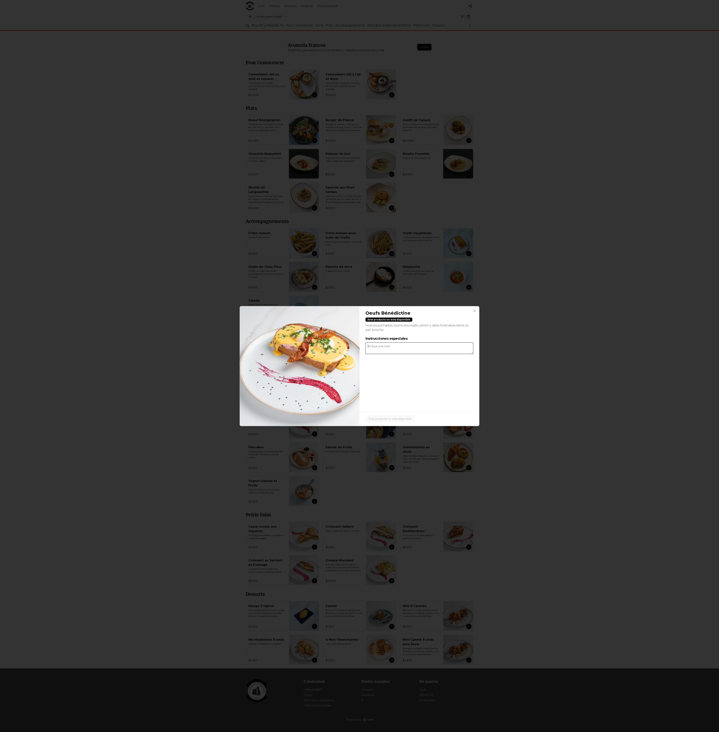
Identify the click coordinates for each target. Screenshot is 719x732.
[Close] (474, 310)
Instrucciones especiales (386, 338)
